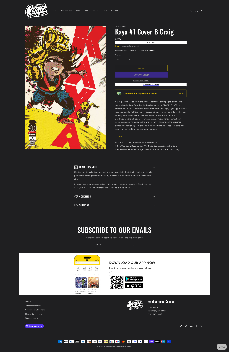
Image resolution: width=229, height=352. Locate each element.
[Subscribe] (133, 245)
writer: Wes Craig (171, 149)
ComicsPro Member (33, 306)
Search (28, 301)
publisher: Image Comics (139, 149)
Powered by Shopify (125, 346)
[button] (55, 10)
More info (181, 93)
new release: (121, 149)
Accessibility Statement (35, 310)
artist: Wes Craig (123, 146)
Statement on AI (31, 318)
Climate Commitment (33, 314)
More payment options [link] (141, 80)
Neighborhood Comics (110, 346)
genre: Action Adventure (165, 146)
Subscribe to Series (151, 85)
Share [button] (119, 137)
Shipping (118, 46)
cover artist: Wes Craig (142, 146)
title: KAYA (156, 149)
